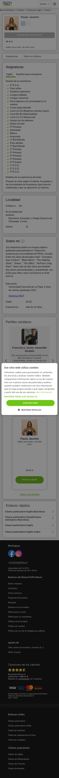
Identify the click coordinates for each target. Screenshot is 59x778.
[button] (29, 396)
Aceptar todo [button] (30, 403)
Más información (44, 392)
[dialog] (29, 389)
